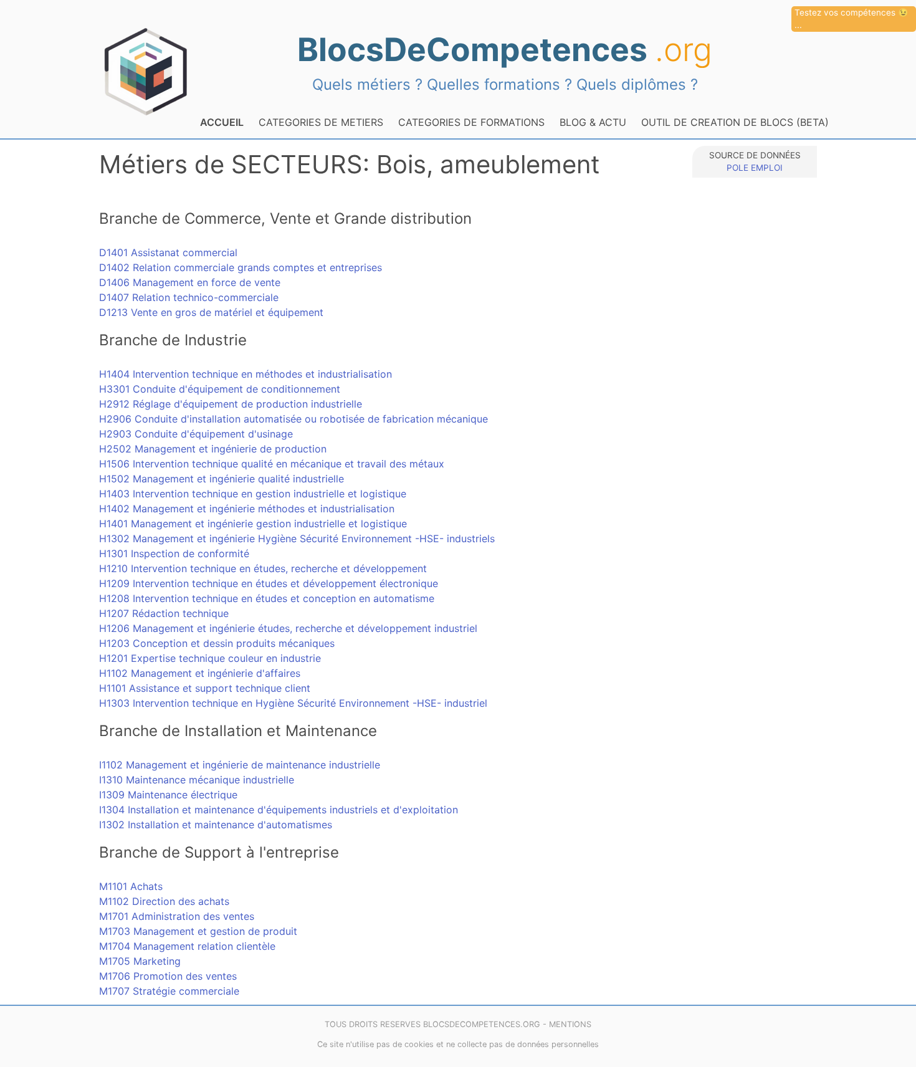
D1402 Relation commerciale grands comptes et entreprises (240, 267)
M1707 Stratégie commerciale (169, 991)
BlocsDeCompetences (504, 49)
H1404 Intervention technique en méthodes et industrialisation (245, 374)
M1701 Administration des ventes (176, 916)
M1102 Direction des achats (164, 901)
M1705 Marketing (140, 961)
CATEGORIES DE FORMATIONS (471, 122)
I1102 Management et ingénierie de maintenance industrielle (239, 764)
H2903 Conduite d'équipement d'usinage (196, 434)
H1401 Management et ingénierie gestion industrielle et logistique (253, 523)
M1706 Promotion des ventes (168, 976)
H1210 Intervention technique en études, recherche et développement (263, 568)
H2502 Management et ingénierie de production (213, 449)
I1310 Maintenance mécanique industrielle (196, 779)
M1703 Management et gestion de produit (198, 931)
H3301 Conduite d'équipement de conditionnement (219, 389)
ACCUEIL (222, 122)
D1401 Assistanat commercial (168, 252)
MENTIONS (570, 1024)
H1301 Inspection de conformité (174, 553)
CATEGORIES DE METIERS (321, 122)
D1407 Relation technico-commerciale (189, 297)
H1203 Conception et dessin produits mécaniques (217, 643)
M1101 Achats (131, 886)
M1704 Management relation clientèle (187, 946)
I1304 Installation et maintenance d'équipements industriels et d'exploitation (278, 809)
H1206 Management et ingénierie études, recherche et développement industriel (288, 628)
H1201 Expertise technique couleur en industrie (210, 658)
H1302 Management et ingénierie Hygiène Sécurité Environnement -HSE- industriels (297, 538)
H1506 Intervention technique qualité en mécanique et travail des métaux (271, 463)
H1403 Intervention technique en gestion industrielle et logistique (252, 493)
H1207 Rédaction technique (164, 613)
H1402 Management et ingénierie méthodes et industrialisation (246, 508)
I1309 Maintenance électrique (168, 794)
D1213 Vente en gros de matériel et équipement (211, 312)
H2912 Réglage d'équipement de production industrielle (230, 404)
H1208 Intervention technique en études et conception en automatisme (266, 598)
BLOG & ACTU (593, 122)
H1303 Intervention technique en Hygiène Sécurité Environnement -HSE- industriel (293, 703)
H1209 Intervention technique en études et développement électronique (268, 583)
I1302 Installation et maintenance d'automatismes (215, 824)
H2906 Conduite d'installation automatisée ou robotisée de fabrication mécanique (293, 419)
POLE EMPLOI (755, 168)
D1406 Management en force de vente (189, 282)
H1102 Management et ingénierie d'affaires (199, 673)
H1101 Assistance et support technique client (204, 688)
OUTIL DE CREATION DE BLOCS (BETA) (735, 122)
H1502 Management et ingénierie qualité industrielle (221, 478)
